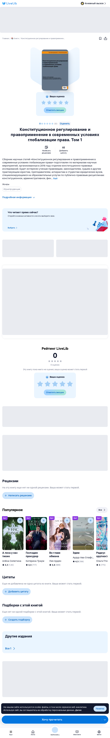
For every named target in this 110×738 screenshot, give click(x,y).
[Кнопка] (20, 520)
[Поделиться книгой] (105, 38)
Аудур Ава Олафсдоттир (86, 557)
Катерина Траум (35, 560)
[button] (55, 70)
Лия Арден (55, 560)
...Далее (77, 710)
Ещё (55, 178)
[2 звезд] (49, 102)
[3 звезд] (55, 102)
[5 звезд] (66, 102)
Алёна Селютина (11, 560)
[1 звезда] (43, 102)
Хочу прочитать (52, 719)
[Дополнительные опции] (105, 720)
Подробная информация (17, 197)
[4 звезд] (60, 102)
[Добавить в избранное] (100, 38)
